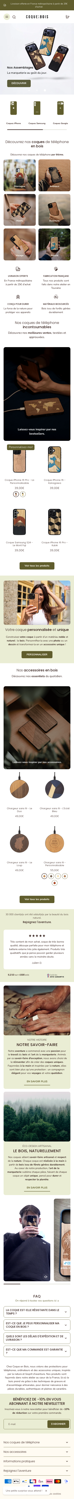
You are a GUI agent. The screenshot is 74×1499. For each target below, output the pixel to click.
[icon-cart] (66, 16)
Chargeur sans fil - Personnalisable (55, 864)
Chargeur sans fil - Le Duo (19, 810)
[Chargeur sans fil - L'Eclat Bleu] (54, 787)
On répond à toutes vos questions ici (35, 1300)
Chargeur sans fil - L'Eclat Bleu (55, 810)
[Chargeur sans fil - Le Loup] (19, 842)
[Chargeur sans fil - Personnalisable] (54, 842)
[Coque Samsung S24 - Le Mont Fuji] (19, 522)
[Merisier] (15, 494)
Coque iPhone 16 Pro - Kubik (54, 544)
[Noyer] (51, 876)
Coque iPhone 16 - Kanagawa (55, 481)
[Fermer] (46, 1490)
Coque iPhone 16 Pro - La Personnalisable (19, 481)
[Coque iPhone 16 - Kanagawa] (54, 459)
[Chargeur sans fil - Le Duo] (19, 787)
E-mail (12, 1424)
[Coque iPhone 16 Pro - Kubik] (54, 522)
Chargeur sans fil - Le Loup (19, 864)
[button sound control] (46, 1277)
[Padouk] (54, 882)
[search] (14, 16)
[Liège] (64, 876)
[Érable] (22, 494)
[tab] (29, 90)
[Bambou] (58, 876)
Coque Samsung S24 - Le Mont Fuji (19, 544)
